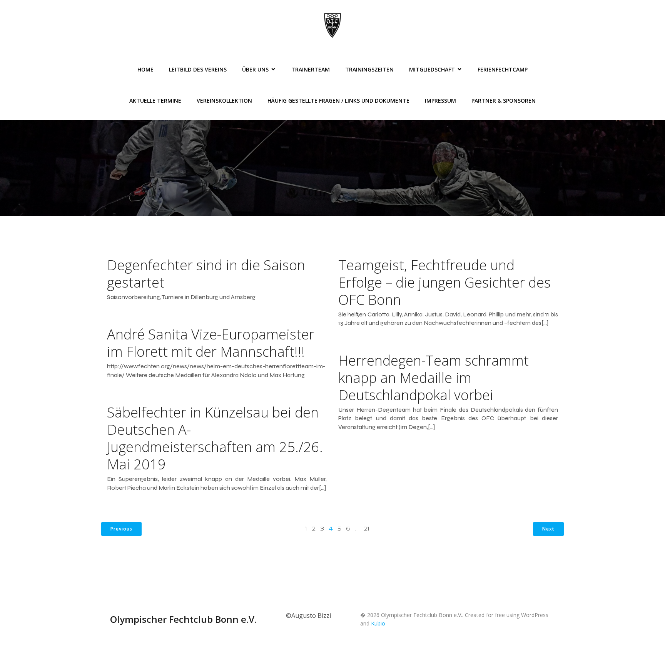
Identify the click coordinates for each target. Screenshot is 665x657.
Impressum (440, 100)
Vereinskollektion (224, 100)
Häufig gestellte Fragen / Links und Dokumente (338, 100)
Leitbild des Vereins (198, 69)
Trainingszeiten (369, 69)
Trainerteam (310, 69)
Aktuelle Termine (155, 100)
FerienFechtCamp (503, 69)
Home (145, 69)
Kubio (378, 623)
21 (366, 529)
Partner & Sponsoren (503, 100)
